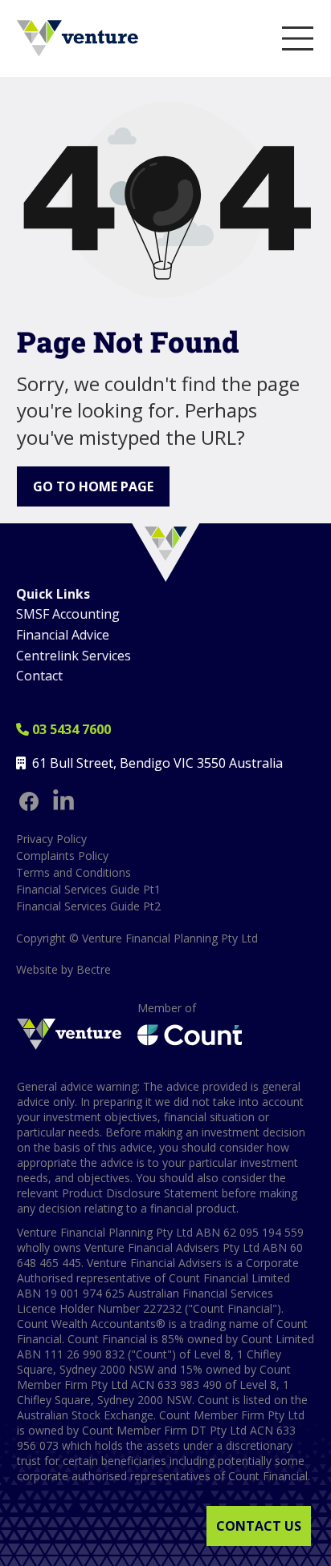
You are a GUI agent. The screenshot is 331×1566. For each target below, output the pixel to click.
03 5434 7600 (63, 729)
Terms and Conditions (73, 872)
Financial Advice (62, 635)
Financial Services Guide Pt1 (88, 889)
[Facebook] (29, 801)
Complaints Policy (62, 855)
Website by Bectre (63, 969)
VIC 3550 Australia (228, 763)
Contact (39, 675)
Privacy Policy (51, 838)
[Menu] (298, 38)
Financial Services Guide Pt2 (88, 906)
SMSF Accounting (68, 614)
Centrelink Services (73, 655)
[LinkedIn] (63, 801)
